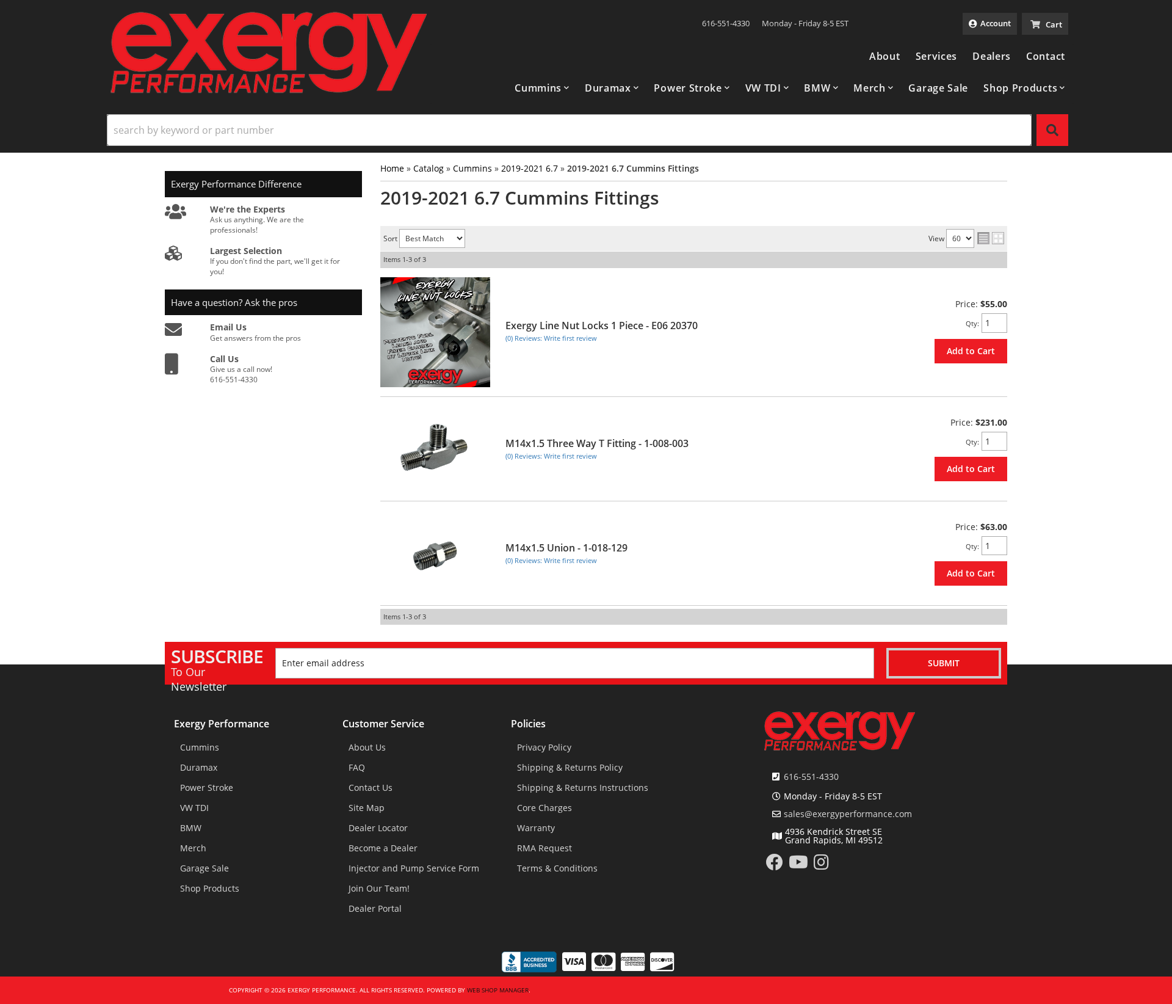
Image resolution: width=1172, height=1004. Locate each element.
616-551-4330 (811, 776)
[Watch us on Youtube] (798, 865)
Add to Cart (971, 351)
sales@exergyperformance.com (848, 814)
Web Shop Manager (498, 990)
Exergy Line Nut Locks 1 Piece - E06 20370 (601, 325)
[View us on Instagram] (821, 865)
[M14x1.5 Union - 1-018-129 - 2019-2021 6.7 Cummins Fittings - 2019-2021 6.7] (435, 553)
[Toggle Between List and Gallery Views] (990, 239)
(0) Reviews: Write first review (551, 338)
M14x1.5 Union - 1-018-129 (566, 548)
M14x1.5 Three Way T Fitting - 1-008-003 (597, 443)
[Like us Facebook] (774, 865)
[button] (542, 88)
